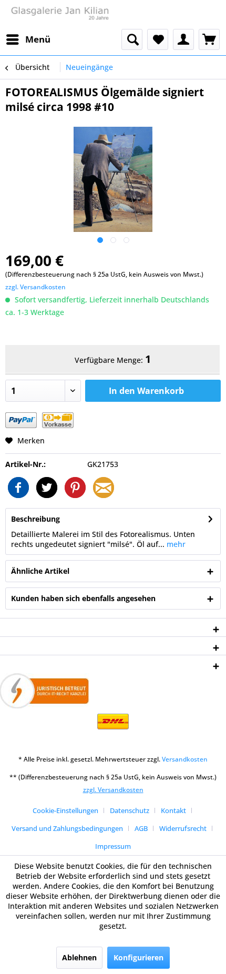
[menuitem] (28, 39)
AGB (141, 828)
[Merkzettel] (157, 39)
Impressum (113, 846)
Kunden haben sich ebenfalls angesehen (83, 598)
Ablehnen (79, 957)
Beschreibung (35, 519)
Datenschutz (129, 810)
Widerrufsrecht (183, 828)
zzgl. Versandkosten (35, 286)
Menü (37, 39)
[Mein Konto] (183, 39)
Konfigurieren (138, 957)
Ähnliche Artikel (40, 571)
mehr (175, 544)
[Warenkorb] (209, 39)
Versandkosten (185, 759)
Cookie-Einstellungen (65, 810)
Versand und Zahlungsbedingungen (67, 828)
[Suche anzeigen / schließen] (131, 39)
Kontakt (173, 810)
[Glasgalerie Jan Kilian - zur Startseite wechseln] (59, 14)
